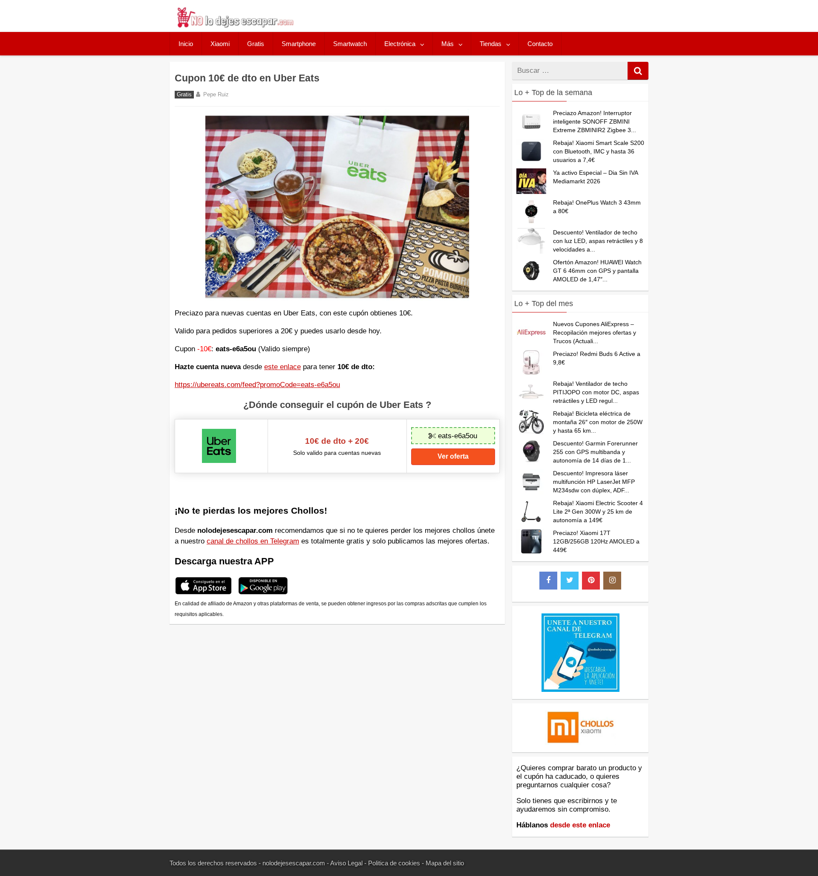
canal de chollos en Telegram (253, 541)
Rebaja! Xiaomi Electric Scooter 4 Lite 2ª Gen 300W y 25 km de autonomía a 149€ (598, 511)
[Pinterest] (591, 581)
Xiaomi (220, 43)
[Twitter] (570, 581)
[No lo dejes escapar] (235, 25)
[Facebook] (548, 581)
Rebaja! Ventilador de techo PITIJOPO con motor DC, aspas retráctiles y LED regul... (596, 392)
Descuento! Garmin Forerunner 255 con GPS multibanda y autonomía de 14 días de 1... (595, 452)
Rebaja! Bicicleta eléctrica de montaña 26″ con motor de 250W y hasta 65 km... (597, 422)
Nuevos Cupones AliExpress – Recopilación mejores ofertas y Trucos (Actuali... (594, 332)
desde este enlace (580, 825)
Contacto (540, 43)
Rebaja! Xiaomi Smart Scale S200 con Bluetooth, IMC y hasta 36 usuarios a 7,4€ (598, 151)
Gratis (255, 43)
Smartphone (299, 43)
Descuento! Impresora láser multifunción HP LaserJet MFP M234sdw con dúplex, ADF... (594, 482)
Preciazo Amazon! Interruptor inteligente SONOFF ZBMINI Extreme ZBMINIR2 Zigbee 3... (594, 121)
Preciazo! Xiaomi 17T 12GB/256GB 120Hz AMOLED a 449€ (596, 541)
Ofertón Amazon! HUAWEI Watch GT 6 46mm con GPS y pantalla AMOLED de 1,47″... (597, 271)
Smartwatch (350, 43)
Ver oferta (453, 456)
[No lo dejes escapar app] (203, 593)
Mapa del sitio (445, 863)
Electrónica (399, 43)
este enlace (282, 367)
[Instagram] (612, 581)
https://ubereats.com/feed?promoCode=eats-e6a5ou (257, 385)
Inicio (186, 43)
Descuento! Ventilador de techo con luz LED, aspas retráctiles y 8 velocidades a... (598, 241)
